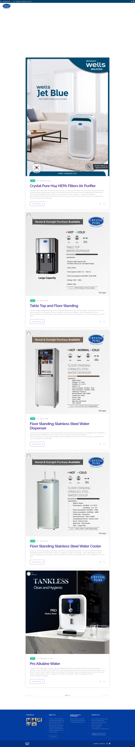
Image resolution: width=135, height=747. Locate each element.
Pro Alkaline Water (45, 663)
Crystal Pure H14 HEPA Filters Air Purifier (63, 186)
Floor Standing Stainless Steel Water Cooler (65, 546)
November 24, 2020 (46, 658)
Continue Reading (36, 203)
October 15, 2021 (45, 181)
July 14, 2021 (44, 300)
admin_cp (34, 61)
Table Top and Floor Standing (54, 306)
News (32, 180)
